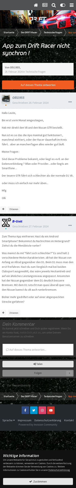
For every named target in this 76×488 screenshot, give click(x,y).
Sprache (7, 420)
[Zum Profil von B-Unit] (6, 223)
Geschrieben (30, 102)
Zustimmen (39, 481)
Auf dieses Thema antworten (38, 85)
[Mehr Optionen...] (70, 102)
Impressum (24, 420)
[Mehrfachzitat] (3, 209)
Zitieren (13, 209)
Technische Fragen (36, 71)
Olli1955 (15, 67)
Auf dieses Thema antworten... (27, 349)
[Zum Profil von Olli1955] (6, 99)
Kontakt (69, 420)
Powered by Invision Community (38, 424)
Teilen (39, 364)
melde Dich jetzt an (30, 332)
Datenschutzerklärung (47, 420)
